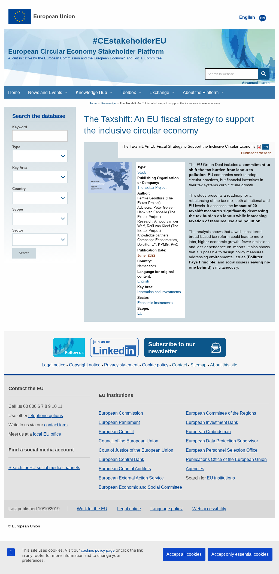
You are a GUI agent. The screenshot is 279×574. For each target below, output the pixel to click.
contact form (56, 425)
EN (266, 146)
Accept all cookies (184, 554)
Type (16, 147)
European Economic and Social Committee (140, 487)
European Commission (121, 413)
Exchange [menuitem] (159, 92)
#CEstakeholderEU (129, 40)
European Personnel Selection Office (221, 450)
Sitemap (198, 365)
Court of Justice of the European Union (136, 450)
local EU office (47, 434)
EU (139, 313)
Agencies (195, 468)
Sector (17, 230)
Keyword (19, 127)
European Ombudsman (208, 431)
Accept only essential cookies (240, 554)
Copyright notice (85, 365)
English (143, 281)
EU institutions (221, 478)
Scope (17, 209)
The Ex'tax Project (151, 188)
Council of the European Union (128, 441)
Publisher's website (256, 153)
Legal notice (53, 365)
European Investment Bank (212, 422)
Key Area (19, 168)
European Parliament (119, 422)
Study (142, 172)
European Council (116, 431)
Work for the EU (92, 508)
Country (19, 189)
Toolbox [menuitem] (128, 92)
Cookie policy (155, 365)
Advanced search (255, 83)
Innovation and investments (159, 292)
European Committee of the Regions (221, 413)
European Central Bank (121, 459)
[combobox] (40, 156)
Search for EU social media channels (44, 467)
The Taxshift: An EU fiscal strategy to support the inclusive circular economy (170, 103)
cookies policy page (98, 550)
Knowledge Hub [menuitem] (91, 92)
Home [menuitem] (14, 92)
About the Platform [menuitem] (201, 92)
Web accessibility (209, 508)
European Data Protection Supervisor (222, 441)
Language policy (166, 508)
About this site (223, 365)
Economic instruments (155, 303)
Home (93, 103)
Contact (179, 365)
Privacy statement (121, 365)
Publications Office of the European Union (226, 459)
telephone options (45, 415)
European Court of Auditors (125, 468)
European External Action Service (131, 478)
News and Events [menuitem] (45, 92)
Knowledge (108, 103)
